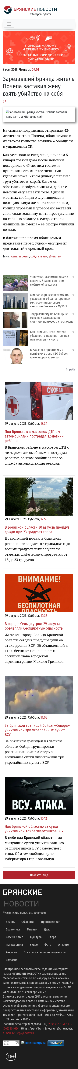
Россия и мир (14, 937)
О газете (63, 944)
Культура (36, 937)
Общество (27, 922)
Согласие (11, 960)
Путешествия (14, 944)
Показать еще (39, 875)
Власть (10, 922)
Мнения (32, 929)
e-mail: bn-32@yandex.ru (18, 1033)
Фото (47, 944)
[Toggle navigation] (9, 24)
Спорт (52, 937)
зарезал (24, 256)
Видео (34, 944)
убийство (55, 256)
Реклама (11, 952)
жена (14, 256)
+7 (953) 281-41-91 (58, 1024)
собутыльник (38, 256)
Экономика (13, 929)
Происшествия (50, 922)
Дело (47, 929)
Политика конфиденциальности (45, 952)
